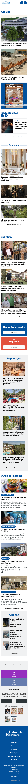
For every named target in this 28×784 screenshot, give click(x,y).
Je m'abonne (14, 347)
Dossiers (14, 749)
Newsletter (14, 776)
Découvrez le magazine (14, 105)
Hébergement (5, 558)
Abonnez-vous (14, 769)
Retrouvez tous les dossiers (14, 224)
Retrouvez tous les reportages (14, 467)
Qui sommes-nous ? (14, 774)
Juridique (14, 759)
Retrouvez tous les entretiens (14, 316)
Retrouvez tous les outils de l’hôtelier (14, 608)
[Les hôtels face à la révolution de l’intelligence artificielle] (14, 525)
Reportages (14, 753)
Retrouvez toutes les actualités (14, 136)
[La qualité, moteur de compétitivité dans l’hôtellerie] (14, 194)
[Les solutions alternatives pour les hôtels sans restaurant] (14, 493)
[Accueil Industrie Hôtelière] (5, 2)
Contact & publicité (14, 771)
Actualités (14, 742)
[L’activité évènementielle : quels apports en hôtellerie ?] (14, 558)
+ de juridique (14, 653)
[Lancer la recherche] (21, 2)
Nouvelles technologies (8, 526)
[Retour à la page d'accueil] (14, 733)
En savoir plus (6, 701)
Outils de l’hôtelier (14, 756)
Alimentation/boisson (7, 494)
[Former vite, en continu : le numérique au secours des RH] (14, 590)
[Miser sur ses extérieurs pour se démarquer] (14, 214)
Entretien (14, 746)
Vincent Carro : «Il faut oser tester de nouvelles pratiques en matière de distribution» (13, 264)
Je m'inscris (14, 332)
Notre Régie (21, 701)
